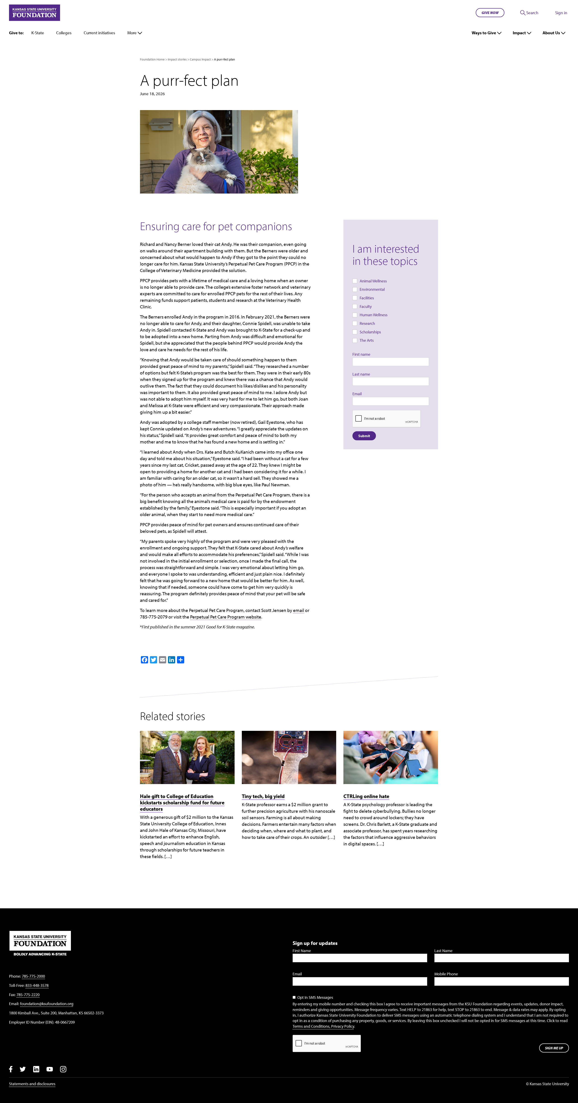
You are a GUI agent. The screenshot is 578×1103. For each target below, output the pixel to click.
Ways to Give (484, 32)
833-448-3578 (37, 985)
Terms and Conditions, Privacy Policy (323, 1026)
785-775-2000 (33, 976)
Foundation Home (152, 59)
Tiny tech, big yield (263, 796)
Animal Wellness (373, 281)
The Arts (367, 340)
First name (361, 354)
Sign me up (554, 1048)
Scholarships (370, 332)
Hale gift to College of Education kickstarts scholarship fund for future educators (182, 802)
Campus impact (200, 59)
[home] (34, 13)
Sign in (561, 12)
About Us (551, 32)
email (298, 610)
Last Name (443, 950)
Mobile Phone (446, 973)
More (132, 32)
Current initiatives (99, 32)
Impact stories (177, 59)
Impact (519, 32)
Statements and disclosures (32, 1083)
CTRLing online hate (366, 796)
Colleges (64, 32)
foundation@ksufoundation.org (46, 1003)
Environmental (372, 289)
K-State (37, 32)
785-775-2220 (28, 994)
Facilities (367, 297)
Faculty (366, 306)
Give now (490, 12)
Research (367, 323)
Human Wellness (373, 314)
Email (357, 393)
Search (532, 12)
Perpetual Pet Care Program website (225, 617)
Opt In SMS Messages (315, 997)
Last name (361, 374)
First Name (302, 950)
